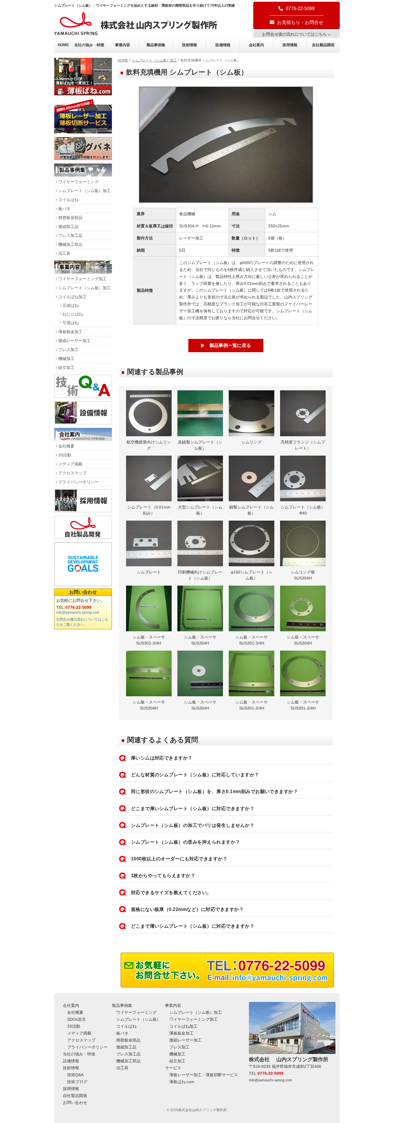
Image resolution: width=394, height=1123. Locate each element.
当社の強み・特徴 (89, 45)
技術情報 (189, 45)
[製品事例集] (83, 174)
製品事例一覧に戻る (230, 345)
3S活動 (64, 455)
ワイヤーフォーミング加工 (82, 278)
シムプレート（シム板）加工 (154, 60)
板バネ (64, 208)
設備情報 (222, 45)
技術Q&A (75, 1074)
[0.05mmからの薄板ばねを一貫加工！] (83, 93)
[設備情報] (83, 422)
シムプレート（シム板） (138, 1019)
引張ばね (71, 322)
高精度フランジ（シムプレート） (303, 445)
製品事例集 (156, 45)
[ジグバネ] (83, 158)
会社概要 (66, 446)
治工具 (64, 253)
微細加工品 (68, 226)
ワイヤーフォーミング (78, 181)
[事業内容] (83, 272)
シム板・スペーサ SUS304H (202, 640)
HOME (63, 45)
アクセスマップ (72, 473)
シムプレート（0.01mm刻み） (148, 510)
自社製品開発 (323, 45)
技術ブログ (77, 1081)
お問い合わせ (83, 592)
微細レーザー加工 (74, 340)
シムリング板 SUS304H (305, 575)
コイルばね (68, 199)
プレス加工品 (70, 235)
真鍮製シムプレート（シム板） (200, 445)
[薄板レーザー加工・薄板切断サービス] (83, 131)
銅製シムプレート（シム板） (251, 510)
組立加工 (66, 367)
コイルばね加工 (72, 296)
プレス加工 (68, 349)
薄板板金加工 (70, 331)
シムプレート (149, 572)
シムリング (251, 442)
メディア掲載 (70, 464)
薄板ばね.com (181, 1081)
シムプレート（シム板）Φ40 (303, 510)
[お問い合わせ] (227, 985)
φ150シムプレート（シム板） (252, 575)
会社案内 (256, 45)
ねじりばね (73, 314)
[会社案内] (83, 439)
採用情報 (289, 45)
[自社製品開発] (83, 537)
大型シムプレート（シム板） (200, 510)
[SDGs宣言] (83, 564)
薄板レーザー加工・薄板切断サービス (203, 1074)
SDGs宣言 (76, 1019)
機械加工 (66, 358)
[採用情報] (83, 510)
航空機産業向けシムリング (149, 445)
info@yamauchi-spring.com (77, 612)
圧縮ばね (71, 305)
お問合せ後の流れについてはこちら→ (296, 34)
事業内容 (122, 45)
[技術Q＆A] (83, 396)
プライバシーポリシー (78, 482)
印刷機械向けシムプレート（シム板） (200, 575)
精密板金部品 (70, 217)
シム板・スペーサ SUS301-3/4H (151, 640)
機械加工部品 (70, 244)
